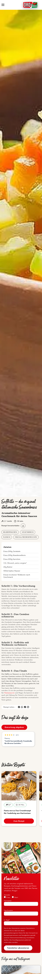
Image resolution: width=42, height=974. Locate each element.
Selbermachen (10, 532)
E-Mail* (7, 920)
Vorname (7, 901)
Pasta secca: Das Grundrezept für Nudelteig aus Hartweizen (17, 812)
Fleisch (6, 537)
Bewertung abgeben (14, 727)
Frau (8, 897)
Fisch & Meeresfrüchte (26, 537)
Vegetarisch (28, 532)
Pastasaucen (9, 693)
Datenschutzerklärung (18, 937)
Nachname (8, 910)
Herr (16, 897)
